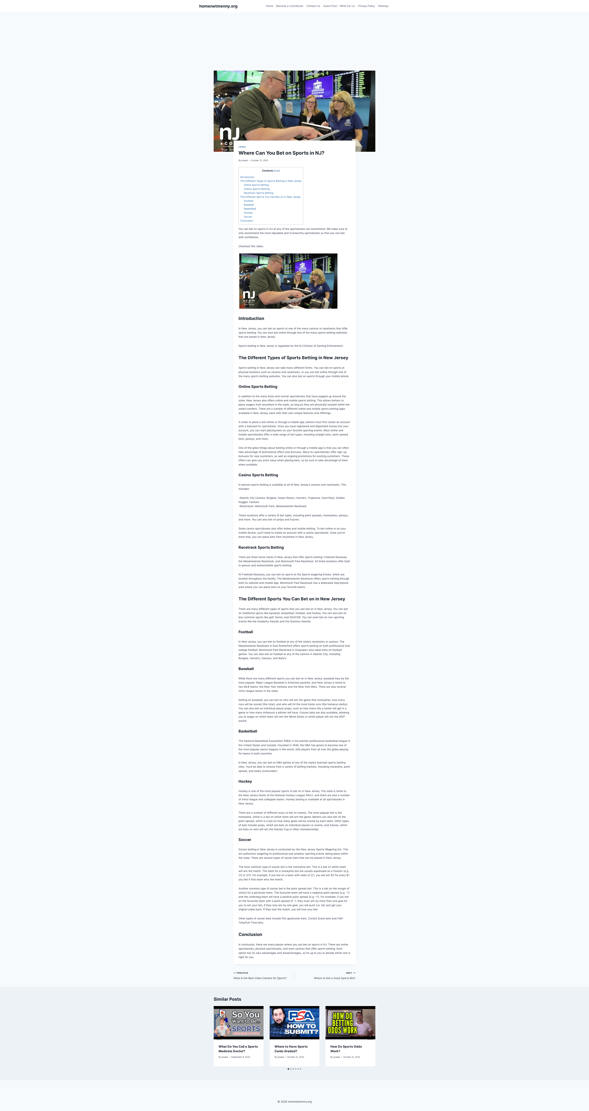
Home (269, 6)
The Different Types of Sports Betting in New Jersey (271, 180)
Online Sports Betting (256, 184)
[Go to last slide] (218, 1036)
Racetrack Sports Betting (258, 192)
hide (277, 170)
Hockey (248, 212)
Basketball (250, 208)
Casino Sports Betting (257, 188)
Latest (242, 147)
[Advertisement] (294, 35)
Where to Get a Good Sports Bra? (334, 976)
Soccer (248, 216)
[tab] (288, 1069)
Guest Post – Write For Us (339, 6)
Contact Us (313, 6)
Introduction (247, 177)
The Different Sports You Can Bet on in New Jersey (270, 196)
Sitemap (383, 6)
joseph (245, 160)
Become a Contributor (289, 6)
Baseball (249, 204)
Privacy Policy (366, 6)
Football (248, 200)
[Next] (370, 1036)
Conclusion (246, 220)
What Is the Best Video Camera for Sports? (260, 976)
